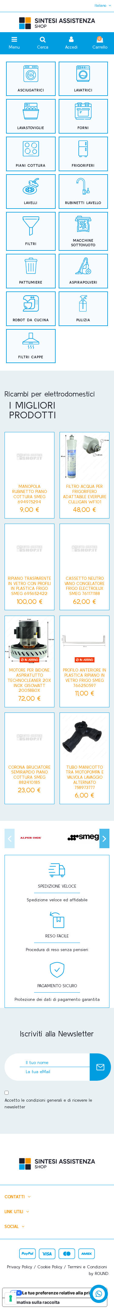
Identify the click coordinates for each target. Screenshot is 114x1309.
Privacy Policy (19, 1266)
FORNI (83, 128)
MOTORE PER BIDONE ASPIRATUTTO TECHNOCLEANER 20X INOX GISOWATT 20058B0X (29, 680)
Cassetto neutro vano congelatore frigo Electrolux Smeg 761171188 (84, 586)
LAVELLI (30, 203)
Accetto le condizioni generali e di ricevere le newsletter (48, 1103)
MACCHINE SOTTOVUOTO (83, 242)
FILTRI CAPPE (30, 357)
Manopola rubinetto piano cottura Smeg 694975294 (29, 494)
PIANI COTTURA (31, 165)
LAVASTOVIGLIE (30, 128)
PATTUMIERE (30, 282)
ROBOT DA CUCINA (31, 320)
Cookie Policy (49, 1266)
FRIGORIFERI (83, 165)
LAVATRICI (83, 90)
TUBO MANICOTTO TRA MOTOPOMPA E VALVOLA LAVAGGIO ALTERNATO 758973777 (85, 777)
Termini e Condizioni (87, 1266)
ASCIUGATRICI (31, 90)
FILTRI (30, 244)
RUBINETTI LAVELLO (83, 203)
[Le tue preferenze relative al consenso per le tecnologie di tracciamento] (10, 1298)
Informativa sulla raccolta (33, 1302)
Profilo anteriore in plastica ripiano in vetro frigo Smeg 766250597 (84, 678)
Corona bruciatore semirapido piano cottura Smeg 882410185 (29, 775)
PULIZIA (83, 320)
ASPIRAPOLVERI (83, 282)
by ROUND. (99, 1273)
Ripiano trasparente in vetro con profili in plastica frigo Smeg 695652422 (29, 586)
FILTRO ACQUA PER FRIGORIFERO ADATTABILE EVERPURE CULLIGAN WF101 (84, 494)
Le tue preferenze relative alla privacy (60, 1292)
